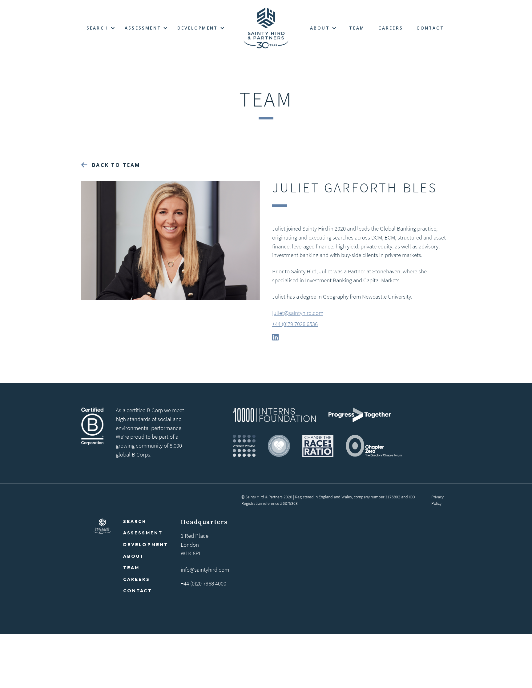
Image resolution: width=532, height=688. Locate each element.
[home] (266, 28)
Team (357, 28)
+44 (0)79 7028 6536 (295, 324)
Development (145, 544)
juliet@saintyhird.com (297, 312)
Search (135, 521)
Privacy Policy (437, 500)
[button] (100, 28)
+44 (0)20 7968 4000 (203, 583)
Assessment (143, 533)
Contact (430, 28)
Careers (390, 28)
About (133, 556)
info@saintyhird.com (205, 569)
